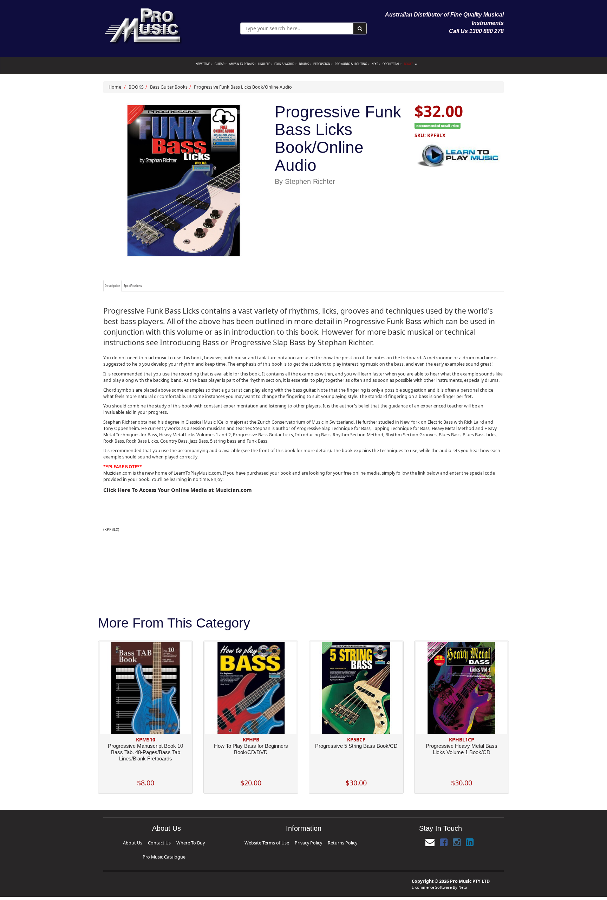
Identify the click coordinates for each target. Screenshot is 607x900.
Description (112, 286)
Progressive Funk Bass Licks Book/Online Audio (243, 87)
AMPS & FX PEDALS (241, 64)
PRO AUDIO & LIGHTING (351, 64)
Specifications (133, 286)
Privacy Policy (306, 842)
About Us (131, 842)
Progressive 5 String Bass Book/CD (356, 746)
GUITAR (220, 64)
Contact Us (146, 842)
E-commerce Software (432, 875)
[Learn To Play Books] (459, 154)
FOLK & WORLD (284, 64)
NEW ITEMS (203, 64)
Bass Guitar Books (169, 87)
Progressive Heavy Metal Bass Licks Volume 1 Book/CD (461, 749)
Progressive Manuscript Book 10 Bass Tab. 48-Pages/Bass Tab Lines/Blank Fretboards (145, 752)
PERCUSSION (322, 64)
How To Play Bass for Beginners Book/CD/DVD (251, 749)
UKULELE (264, 64)
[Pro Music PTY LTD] (143, 24)
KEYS (375, 64)
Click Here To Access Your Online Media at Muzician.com (177, 489)
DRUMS (304, 64)
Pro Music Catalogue (189, 842)
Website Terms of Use (280, 842)
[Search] (360, 28)
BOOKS (409, 64)
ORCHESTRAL (391, 64)
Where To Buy (165, 842)
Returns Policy (326, 842)
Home (115, 87)
